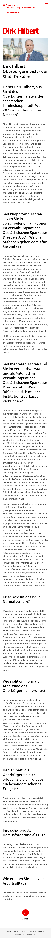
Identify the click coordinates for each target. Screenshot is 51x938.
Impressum (19, 934)
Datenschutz (31, 934)
